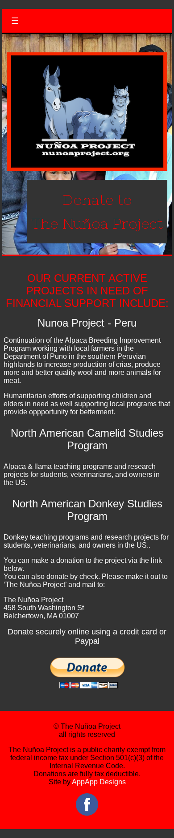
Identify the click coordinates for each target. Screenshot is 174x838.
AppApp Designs (99, 782)
